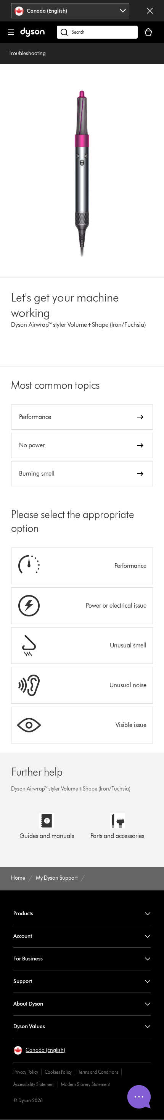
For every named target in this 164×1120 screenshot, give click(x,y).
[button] (39, 1050)
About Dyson (28, 1004)
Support (22, 981)
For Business (28, 958)
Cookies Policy (58, 1072)
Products (23, 913)
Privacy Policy (25, 1072)
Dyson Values (29, 1026)
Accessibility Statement (34, 1084)
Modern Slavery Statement (85, 1084)
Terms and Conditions (98, 1072)
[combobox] (70, 10)
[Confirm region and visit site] (150, 11)
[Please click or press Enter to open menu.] (11, 32)
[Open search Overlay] (97, 32)
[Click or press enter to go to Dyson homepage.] (32, 35)
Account (22, 936)
